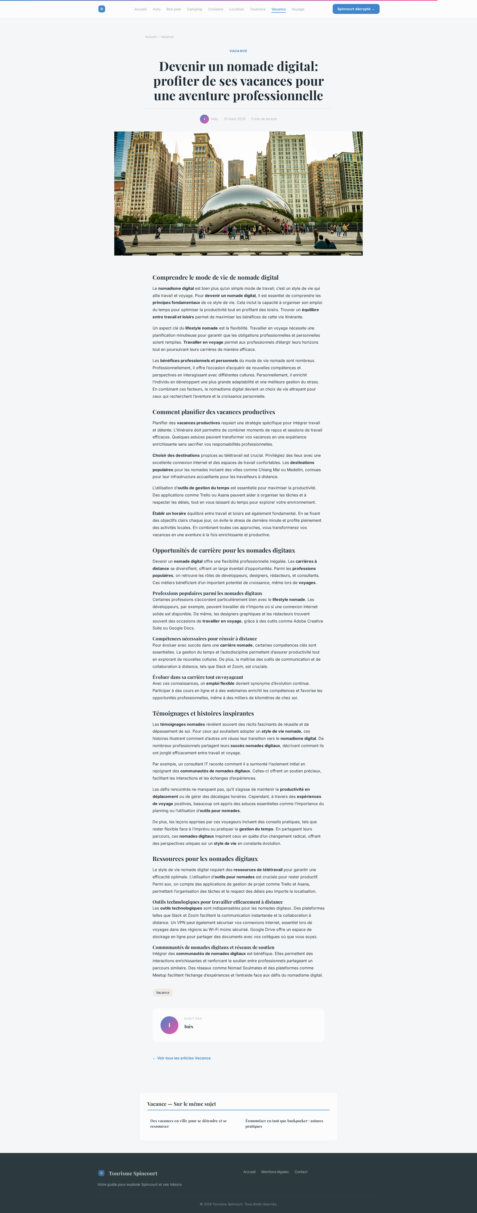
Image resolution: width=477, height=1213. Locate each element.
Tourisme (258, 9)
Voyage (298, 9)
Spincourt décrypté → (356, 9)
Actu (156, 9)
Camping (194, 9)
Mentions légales (275, 1172)
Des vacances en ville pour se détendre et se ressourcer (188, 1123)
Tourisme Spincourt (133, 1173)
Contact (301, 1172)
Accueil (140, 9)
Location (236, 9)
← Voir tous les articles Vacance (182, 1058)
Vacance (279, 9)
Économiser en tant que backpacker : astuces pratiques (284, 1123)
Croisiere (215, 9)
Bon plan (173, 9)
